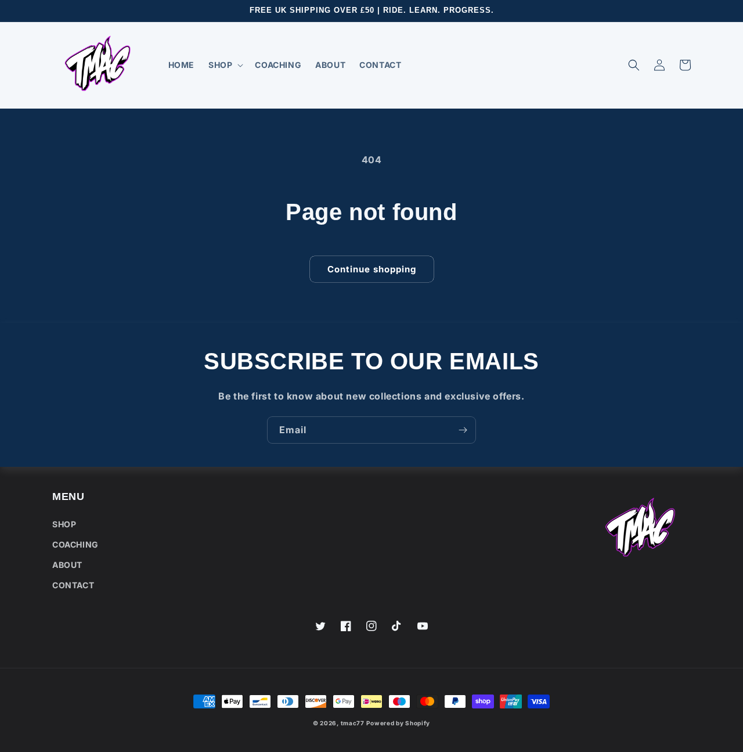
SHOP (64, 524)
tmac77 (353, 722)
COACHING (75, 544)
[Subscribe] (462, 430)
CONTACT (73, 585)
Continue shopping (371, 269)
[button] (224, 65)
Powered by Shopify (398, 722)
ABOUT (67, 565)
